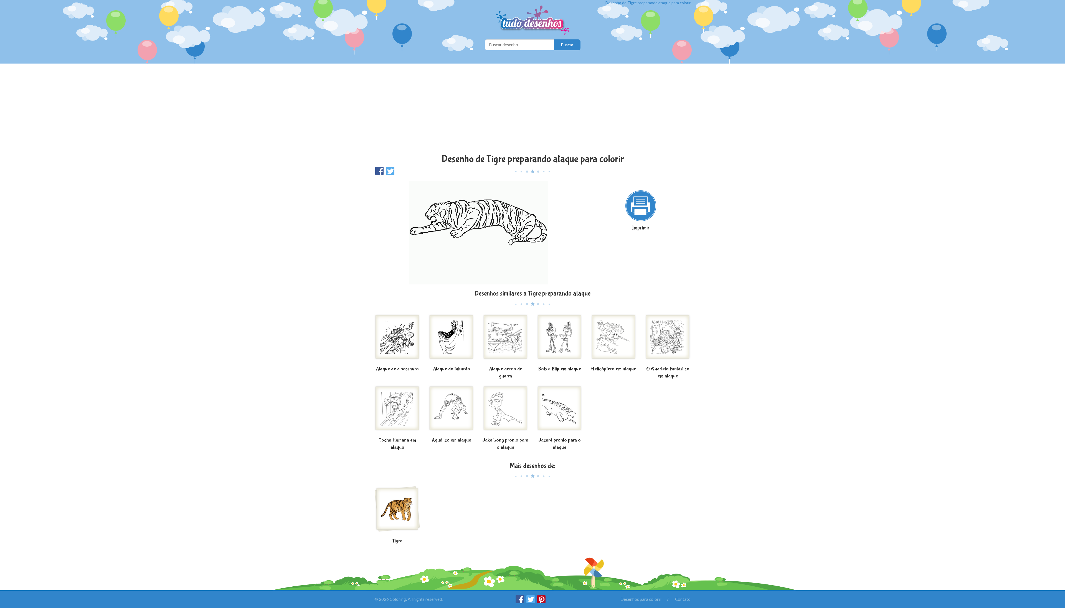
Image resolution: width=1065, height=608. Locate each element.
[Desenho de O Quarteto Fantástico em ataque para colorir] (668, 339)
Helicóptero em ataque (613, 369)
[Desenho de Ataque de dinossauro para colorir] (397, 339)
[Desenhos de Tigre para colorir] (397, 511)
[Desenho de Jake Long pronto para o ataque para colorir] (505, 410)
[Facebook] (520, 601)
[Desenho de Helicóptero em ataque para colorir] (614, 339)
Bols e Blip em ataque (559, 369)
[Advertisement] (532, 109)
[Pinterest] (541, 601)
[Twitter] (531, 601)
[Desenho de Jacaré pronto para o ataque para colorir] (559, 410)
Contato (683, 599)
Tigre (397, 541)
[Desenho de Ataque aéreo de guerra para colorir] (505, 339)
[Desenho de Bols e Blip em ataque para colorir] (559, 339)
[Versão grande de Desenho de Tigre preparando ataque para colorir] (478, 232)
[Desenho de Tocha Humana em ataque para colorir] (397, 410)
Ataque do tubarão (451, 369)
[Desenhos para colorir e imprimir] (532, 20)
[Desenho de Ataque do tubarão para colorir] (451, 339)
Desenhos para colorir (640, 599)
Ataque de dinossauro (397, 369)
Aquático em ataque (451, 440)
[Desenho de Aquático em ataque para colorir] (451, 410)
